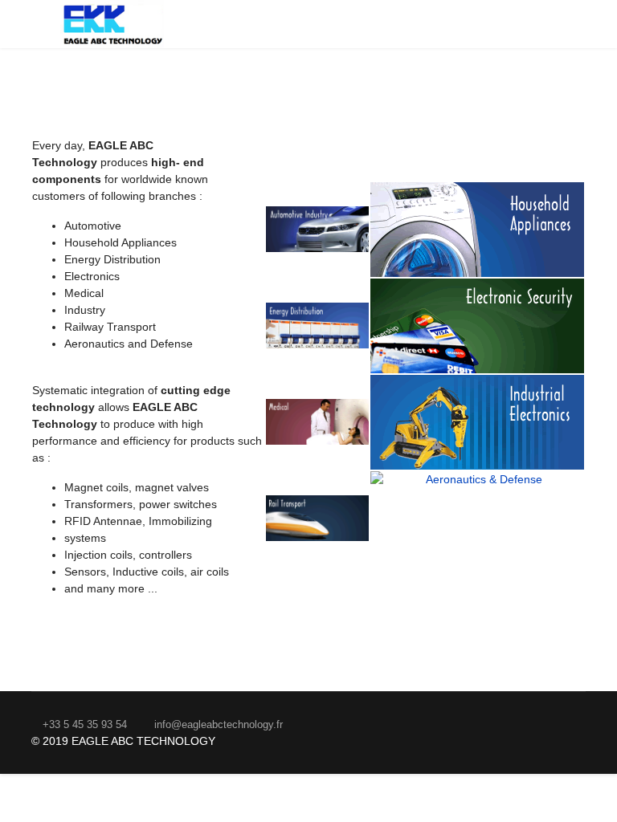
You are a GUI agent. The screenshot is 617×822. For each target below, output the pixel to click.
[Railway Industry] (317, 518)
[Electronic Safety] (477, 326)
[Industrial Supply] (477, 422)
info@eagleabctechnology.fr (218, 724)
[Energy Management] (317, 325)
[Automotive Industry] (317, 229)
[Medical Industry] (317, 422)
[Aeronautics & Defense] (477, 518)
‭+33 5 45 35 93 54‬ (85, 724)
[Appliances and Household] (477, 229)
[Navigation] (37, 24)
